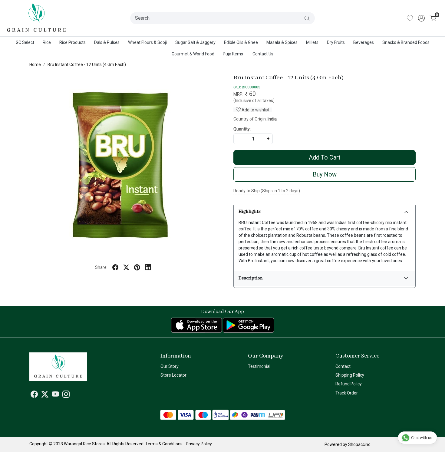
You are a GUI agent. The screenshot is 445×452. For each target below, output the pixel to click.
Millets (312, 42)
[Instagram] (66, 395)
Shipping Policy (349, 375)
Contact (343, 366)
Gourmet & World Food (193, 53)
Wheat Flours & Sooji (147, 42)
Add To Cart (325, 157)
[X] (45, 395)
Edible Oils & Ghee (241, 42)
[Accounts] (421, 18)
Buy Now (325, 174)
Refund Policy (348, 383)
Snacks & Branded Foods (406, 42)
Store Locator (173, 375)
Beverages (363, 42)
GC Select (25, 42)
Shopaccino (359, 444)
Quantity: (242, 129)
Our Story (169, 366)
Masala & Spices (282, 42)
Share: (101, 267)
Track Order (346, 393)
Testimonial (259, 366)
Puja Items (233, 53)
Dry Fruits (336, 42)
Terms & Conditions (164, 443)
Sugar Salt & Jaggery (195, 42)
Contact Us (262, 53)
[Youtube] (55, 395)
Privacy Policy (199, 443)
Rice (47, 42)
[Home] (36, 18)
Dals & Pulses (107, 42)
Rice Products (72, 42)
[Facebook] (34, 395)
